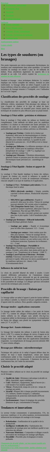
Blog (3, 49)
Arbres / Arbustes (12, 25)
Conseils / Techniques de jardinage (19, 35)
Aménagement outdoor (10, 42)
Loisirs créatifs (6, 45)
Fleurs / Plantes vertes (14, 28)
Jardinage (4, 22)
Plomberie (10, 15)
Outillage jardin (12, 38)
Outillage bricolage (13, 19)
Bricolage (4, 3)
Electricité (9, 12)
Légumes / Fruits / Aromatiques (18, 31)
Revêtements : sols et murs (16, 5)
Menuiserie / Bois (12, 9)
